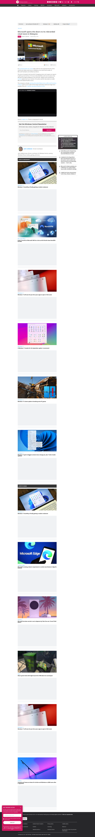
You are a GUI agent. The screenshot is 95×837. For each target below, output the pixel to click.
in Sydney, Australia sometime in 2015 (35, 86)
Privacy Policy (17, 827)
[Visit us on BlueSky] (60, 2)
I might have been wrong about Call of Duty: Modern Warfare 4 (68, 173)
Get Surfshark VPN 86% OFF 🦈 (32, 24)
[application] (37, 103)
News (19, 36)
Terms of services (34, 133)
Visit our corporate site (67, 814)
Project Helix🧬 (66, 24)
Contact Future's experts (38, 823)
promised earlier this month (26, 68)
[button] (76, 2)
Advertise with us (36, 829)
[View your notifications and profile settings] (71, 2)
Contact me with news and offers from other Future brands (12, 819)
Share (21, 64)
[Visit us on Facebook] (48, 2)
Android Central (51, 829)
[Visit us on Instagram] (54, 2)
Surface (19, 79)
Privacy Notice (21, 134)
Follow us (47, 64)
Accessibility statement (23, 826)
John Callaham (26, 36)
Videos (29, 5)
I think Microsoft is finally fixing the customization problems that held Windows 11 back (68, 152)
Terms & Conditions (11, 828)
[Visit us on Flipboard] (56, 2)
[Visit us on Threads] (58, 2)
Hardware (49, 5)
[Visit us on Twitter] (50, 2)
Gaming (36, 5)
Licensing (50, 826)
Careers (34, 826)
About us (64, 826)
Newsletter (54, 64)
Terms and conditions (22, 823)
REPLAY (42, 5)
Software (64, 5)
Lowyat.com (24, 119)
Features (23, 5)
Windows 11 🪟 (46, 24)
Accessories (72, 5)
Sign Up (12, 822)
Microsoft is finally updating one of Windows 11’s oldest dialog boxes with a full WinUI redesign (69, 168)
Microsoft (57, 5)
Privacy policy (50, 823)
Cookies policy (65, 823)
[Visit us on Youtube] (52, 2)
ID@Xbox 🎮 (56, 24)
